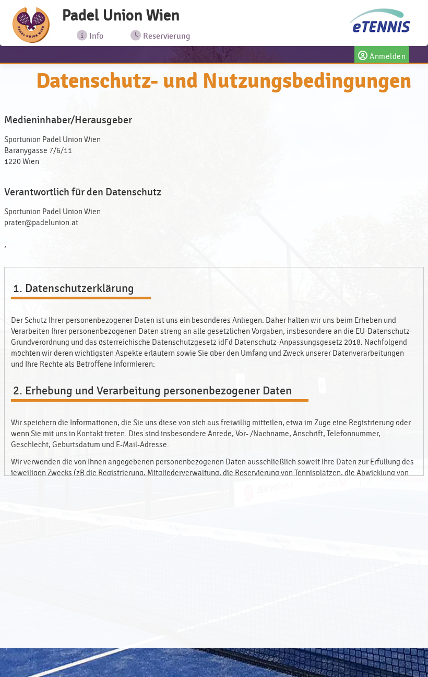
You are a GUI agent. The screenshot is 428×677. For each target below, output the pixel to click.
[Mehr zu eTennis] (379, 21)
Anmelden (387, 56)
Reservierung (165, 36)
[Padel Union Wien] (31, 25)
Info (95, 36)
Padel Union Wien (121, 15)
